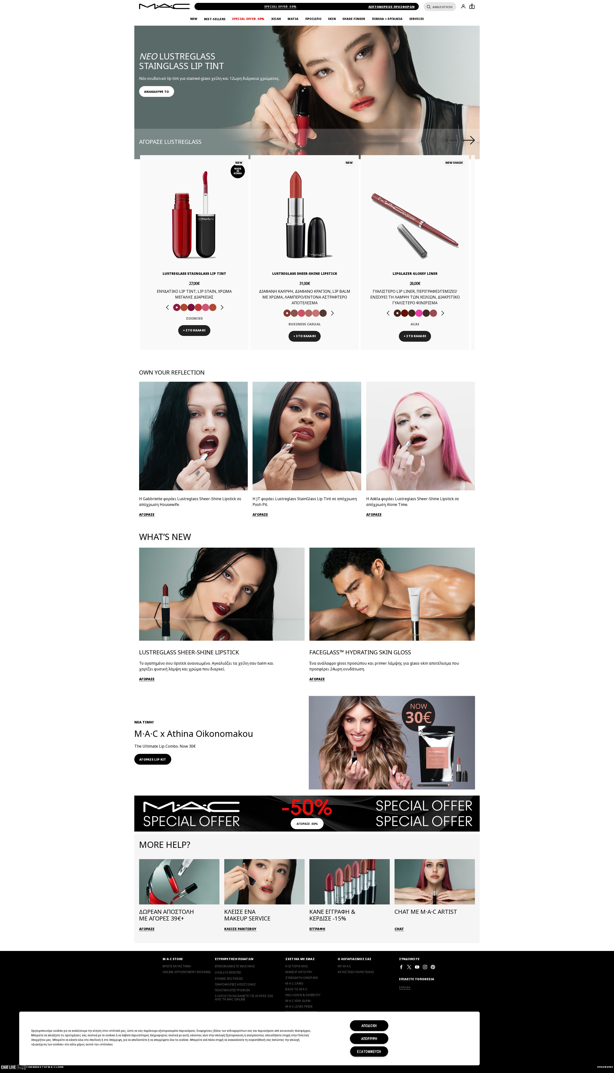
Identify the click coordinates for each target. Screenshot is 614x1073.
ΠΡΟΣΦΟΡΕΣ (605, 1066)
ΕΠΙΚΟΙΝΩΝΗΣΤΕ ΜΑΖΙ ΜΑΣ (235, 966)
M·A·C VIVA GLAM (297, 1001)
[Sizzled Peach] (184, 307)
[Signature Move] (294, 313)
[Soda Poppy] (191, 307)
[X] (409, 967)
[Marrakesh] (404, 313)
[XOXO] (212, 307)
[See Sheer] (198, 307)
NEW (193, 19)
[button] (309, 76)
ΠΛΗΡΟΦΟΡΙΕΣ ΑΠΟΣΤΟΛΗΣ (235, 984)
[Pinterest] (433, 967)
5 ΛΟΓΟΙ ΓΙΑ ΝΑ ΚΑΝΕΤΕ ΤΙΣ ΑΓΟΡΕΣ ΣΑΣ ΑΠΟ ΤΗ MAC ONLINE (244, 997)
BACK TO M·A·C (296, 989)
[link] (156, 91)
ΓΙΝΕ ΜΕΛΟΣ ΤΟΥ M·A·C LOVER (45, 1066)
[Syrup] (433, 313)
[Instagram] (425, 967)
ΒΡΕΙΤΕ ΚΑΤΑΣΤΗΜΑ (177, 966)
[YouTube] (417, 967)
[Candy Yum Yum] (419, 313)
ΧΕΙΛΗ (276, 19)
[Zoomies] (176, 307)
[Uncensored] (323, 313)
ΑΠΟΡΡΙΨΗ (369, 1038)
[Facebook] (401, 967)
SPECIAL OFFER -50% (280, 7)
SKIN (332, 19)
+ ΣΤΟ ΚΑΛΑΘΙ (194, 330)
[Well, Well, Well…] (308, 313)
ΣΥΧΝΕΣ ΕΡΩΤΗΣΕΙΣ (229, 978)
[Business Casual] (287, 313)
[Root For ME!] (426, 313)
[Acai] (397, 313)
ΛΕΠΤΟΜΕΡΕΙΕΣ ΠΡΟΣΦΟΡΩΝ (391, 7)
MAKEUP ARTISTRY (298, 972)
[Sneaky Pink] (205, 307)
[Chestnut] (411, 313)
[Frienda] (301, 313)
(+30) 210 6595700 (228, 972)
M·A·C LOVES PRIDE (299, 1006)
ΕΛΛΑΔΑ (404, 987)
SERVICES (416, 19)
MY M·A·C (344, 966)
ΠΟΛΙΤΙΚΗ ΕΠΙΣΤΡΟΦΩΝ (232, 990)
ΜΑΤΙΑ (293, 19)
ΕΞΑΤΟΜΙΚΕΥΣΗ (369, 1051)
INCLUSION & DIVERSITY (302, 995)
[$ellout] (315, 313)
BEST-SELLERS (215, 19)
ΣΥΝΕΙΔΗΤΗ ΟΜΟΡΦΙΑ (301, 977)
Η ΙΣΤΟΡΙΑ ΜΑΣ (296, 966)
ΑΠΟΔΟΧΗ (369, 1025)
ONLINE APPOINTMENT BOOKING (187, 972)
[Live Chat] (12, 1066)
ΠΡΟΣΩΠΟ (313, 19)
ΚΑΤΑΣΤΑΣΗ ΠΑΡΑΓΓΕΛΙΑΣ (356, 972)
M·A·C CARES (294, 983)
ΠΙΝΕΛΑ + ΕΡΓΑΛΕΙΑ (387, 19)
